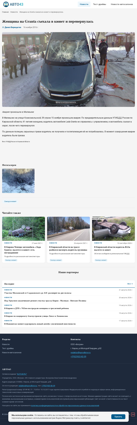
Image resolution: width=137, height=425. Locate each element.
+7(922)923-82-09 (78, 356)
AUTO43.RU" (22, 374)
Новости (84, 4)
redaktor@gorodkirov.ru (81, 352)
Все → (130, 284)
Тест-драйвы (99, 4)
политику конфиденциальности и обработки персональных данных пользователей (65, 406)
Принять (118, 417)
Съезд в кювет (10, 201)
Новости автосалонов (122, 4)
